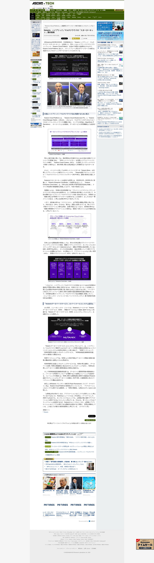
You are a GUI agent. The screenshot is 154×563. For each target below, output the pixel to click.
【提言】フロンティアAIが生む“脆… (36, 81)
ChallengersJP (92, 12)
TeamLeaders (65, 12)
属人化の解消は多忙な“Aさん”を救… (36, 104)
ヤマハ (84, 17)
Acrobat (43, 17)
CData (68, 17)
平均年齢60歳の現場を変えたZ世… (36, 87)
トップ (32, 10)
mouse (42, 13)
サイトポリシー (61, 548)
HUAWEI (63, 15)
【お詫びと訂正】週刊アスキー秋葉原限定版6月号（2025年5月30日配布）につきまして (110, 136)
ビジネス (42, 10)
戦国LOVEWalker (105, 544)
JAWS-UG (59, 535)
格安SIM (39, 12)
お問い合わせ (87, 548)
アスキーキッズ (33, 12)
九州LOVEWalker (88, 544)
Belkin (74, 15)
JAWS (38, 17)
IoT (38, 10)
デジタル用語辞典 (74, 542)
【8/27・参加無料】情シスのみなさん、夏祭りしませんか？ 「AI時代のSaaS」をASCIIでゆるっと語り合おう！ (110, 113)
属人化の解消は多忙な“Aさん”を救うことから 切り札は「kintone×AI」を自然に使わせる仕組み (108, 78)
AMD (43, 15)
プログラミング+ (72, 12)
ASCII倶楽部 (119, 10)
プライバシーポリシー (71, 548)
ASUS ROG (48, 15)
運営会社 (80, 548)
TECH (49, 3)
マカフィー (38, 19)
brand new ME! (84, 537)
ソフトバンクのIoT (94, 17)
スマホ (85, 10)
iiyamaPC (48, 13)
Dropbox (63, 17)
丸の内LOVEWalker (97, 544)
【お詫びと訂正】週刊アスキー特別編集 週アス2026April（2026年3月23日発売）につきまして (110, 133)
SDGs (77, 12)
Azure (53, 17)
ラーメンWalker (48, 544)
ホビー (70, 10)
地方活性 (81, 12)
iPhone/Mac (59, 10)
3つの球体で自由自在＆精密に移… (36, 116)
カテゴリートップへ (90, 420)
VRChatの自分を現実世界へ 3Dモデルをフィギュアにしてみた (65, 464)
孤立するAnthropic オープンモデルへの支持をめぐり (62, 469)
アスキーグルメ (51, 12)
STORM (98, 533)
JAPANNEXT (48, 19)
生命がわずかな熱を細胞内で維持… (36, 93)
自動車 (65, 10)
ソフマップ (53, 19)
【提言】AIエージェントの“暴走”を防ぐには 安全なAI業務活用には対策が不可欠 (110, 54)
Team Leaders (74, 541)
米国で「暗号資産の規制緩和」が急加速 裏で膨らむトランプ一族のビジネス (69, 461)
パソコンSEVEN (58, 14)
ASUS (69, 13)
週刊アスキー (58, 12)
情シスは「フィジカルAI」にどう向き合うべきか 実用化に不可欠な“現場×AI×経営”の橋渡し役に (110, 104)
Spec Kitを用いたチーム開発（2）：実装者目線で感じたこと (108, 60)
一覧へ (121, 126)
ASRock (58, 15)
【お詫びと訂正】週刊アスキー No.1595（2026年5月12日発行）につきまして (111, 130)
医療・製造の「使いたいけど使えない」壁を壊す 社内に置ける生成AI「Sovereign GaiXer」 (108, 86)
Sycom (53, 13)
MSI (63, 13)
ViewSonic (68, 15)
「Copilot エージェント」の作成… (36, 110)
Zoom (89, 17)
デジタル (52, 10)
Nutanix (46, 412)
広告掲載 (94, 548)
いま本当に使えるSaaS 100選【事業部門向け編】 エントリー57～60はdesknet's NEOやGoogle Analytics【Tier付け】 (109, 94)
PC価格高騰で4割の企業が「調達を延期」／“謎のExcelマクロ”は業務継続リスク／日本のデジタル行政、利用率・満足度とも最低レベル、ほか (110, 70)
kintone (48, 17)
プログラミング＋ (81, 541)
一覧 (70, 38)
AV (78, 10)
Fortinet (79, 17)
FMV (38, 13)
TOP (50, 532)
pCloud (63, 19)
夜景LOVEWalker (80, 544)
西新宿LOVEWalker (73, 544)
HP (74, 13)
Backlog (74, 17)
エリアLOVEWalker (56, 544)
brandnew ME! (58, 19)
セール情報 (102, 10)
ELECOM (38, 15)
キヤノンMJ (43, 19)
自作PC (75, 10)
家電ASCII (45, 12)
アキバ (81, 10)
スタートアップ (91, 10)
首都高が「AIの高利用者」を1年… (36, 76)
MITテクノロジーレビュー (90, 542)
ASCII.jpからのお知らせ (103, 126)
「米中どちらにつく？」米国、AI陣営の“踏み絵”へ (61, 466)
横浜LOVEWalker (64, 544)
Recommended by (84, 521)
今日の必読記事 (61, 542)
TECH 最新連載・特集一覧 (104, 42)
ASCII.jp (37, 3)
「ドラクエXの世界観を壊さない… (36, 70)
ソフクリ (100, 17)
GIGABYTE (53, 15)
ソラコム (58, 17)
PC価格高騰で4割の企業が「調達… (36, 64)
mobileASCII (81, 542)
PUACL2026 (86, 12)
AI (35, 10)
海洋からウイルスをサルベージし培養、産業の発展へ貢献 (108, 47)
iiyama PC (72, 533)
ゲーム (97, 10)
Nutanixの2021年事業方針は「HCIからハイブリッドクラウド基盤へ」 (72, 442)
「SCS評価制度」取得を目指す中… (36, 99)
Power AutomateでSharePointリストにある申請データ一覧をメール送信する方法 (110, 122)
